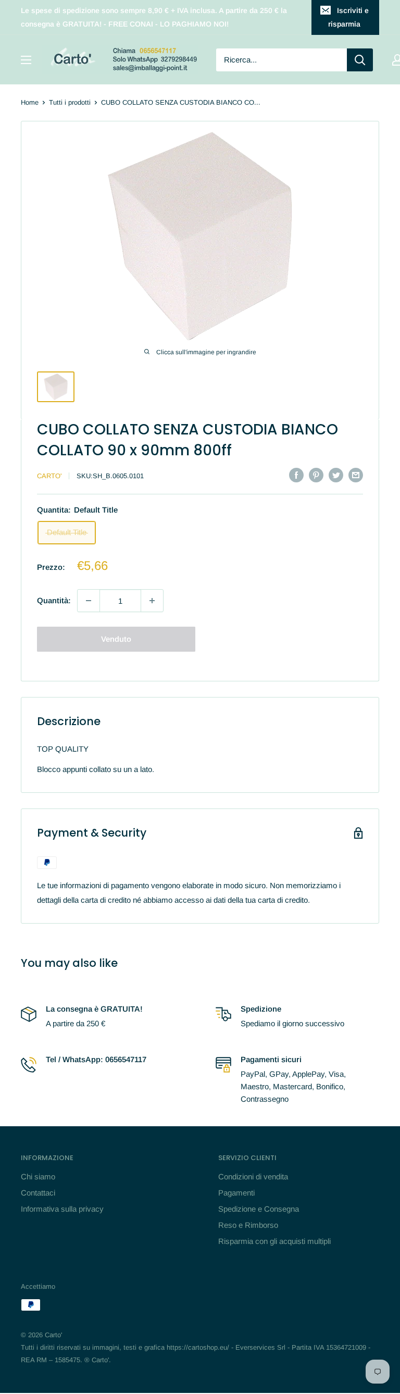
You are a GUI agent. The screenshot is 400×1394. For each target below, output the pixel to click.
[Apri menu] (26, 60)
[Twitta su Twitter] (336, 474)
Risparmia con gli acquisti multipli (274, 1241)
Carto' (49, 476)
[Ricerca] (360, 59)
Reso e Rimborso (248, 1225)
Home (30, 102)
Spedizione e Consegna (258, 1208)
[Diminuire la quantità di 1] (88, 601)
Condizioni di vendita (253, 1176)
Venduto (116, 638)
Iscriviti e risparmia (348, 17)
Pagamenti (236, 1192)
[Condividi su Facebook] (296, 474)
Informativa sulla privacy (62, 1208)
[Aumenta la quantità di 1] (152, 601)
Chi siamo (38, 1176)
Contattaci (38, 1192)
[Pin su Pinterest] (316, 474)
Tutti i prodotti (70, 102)
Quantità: (54, 600)
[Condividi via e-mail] (355, 474)
